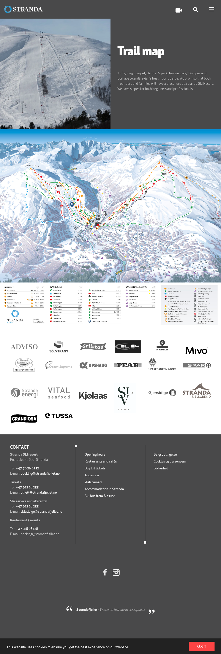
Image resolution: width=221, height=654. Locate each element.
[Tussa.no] (59, 416)
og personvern (176, 461)
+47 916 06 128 (27, 529)
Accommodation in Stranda (104, 489)
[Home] (23, 9)
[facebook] (105, 573)
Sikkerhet (161, 468)
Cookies (159, 461)
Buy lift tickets (95, 468)
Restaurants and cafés (101, 461)
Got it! (201, 646)
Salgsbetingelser (166, 454)
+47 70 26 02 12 (27, 468)
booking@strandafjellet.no (40, 473)
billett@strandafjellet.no (39, 492)
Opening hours (95, 454)
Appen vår (92, 475)
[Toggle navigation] (212, 9)
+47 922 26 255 (27, 487)
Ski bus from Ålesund (100, 496)
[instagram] (116, 573)
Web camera (94, 482)
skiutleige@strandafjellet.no (41, 512)
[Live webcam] (179, 10)
